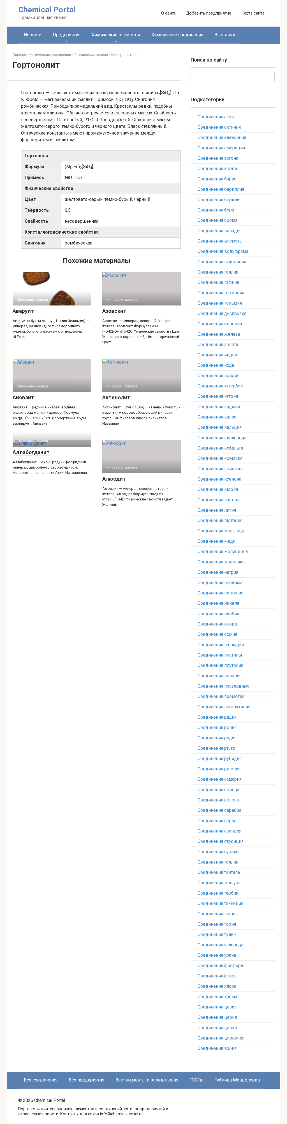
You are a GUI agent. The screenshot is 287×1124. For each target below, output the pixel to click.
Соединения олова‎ (217, 624)
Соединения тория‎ (217, 924)
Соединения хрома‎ (217, 996)
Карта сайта (253, 13)
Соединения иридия (218, 375)
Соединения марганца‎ (221, 530)
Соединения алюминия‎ (222, 137)
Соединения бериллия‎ (221, 189)
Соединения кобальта (220, 448)
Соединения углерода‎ (220, 944)
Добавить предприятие (208, 13)
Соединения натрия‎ (218, 572)
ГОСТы (196, 1080)
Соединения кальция (220, 427)
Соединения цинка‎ (217, 1027)
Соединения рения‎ (217, 727)
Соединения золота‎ (218, 344)
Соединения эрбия (217, 1048)
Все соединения (40, 1080)
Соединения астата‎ (217, 168)
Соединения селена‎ (218, 800)
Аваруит (23, 311)
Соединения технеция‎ (220, 903)
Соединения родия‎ (217, 737)
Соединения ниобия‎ (218, 613)
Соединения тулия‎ (217, 934)
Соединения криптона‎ (221, 468)
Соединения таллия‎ (218, 862)
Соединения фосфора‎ (220, 965)
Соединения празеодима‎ (223, 686)
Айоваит (23, 397)
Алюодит (114, 479)
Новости (32, 34)
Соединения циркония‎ (221, 1038)
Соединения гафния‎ (218, 282)
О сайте (168, 13)
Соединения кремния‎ (220, 458)
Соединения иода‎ (216, 365)
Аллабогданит (31, 452)
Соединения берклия (220, 199)
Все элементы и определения (146, 1080)
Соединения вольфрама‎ (223, 251)
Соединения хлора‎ (217, 986)
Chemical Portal (47, 9)
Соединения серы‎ (216, 820)
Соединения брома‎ (217, 220)
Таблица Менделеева (237, 1080)
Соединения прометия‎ (221, 696)
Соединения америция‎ (221, 148)
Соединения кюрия (218, 489)
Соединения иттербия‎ (220, 386)
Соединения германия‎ (221, 292)
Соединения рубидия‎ (220, 758)
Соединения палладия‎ (221, 644)
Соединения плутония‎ (220, 665)
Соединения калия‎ (217, 417)
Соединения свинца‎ (218, 789)
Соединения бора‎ (216, 210)
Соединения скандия (219, 831)
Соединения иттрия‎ (218, 396)
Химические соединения (177, 34)
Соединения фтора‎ (217, 976)
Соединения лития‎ (217, 510)
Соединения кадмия (219, 406)
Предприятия (66, 34)
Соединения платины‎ (220, 655)
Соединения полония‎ (220, 675)
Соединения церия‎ (217, 1017)
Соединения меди (216, 541)
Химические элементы (116, 34)
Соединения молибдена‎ (223, 551)
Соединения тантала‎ (219, 872)
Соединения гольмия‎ (220, 303)
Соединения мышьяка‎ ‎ (222, 562)
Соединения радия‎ (217, 717)
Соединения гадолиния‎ (222, 261)
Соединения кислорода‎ (222, 437)
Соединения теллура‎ (219, 882)
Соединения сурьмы (219, 851)
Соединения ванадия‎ (220, 230)
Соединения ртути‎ (216, 748)
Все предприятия (86, 1080)
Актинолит (116, 397)
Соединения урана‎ (217, 955)
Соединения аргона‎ (218, 158)
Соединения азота (216, 116)
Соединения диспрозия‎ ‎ (222, 313)
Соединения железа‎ (219, 334)
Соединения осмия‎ (217, 634)
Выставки (224, 34)
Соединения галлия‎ (218, 272)
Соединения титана (218, 913)
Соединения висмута (220, 241)
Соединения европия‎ (220, 323)
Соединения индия (217, 355)
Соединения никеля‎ (218, 603)
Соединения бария (217, 179)
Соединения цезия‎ (217, 1007)
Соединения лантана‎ (219, 499)
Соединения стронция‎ (221, 841)
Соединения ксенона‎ (219, 479)
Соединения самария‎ (220, 779)
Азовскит (114, 311)
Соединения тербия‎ (218, 893)
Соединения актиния (219, 127)
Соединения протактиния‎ (224, 706)
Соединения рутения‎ (219, 769)
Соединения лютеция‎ (220, 520)
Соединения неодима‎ (220, 582)
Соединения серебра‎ (219, 810)
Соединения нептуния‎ (220, 593)
